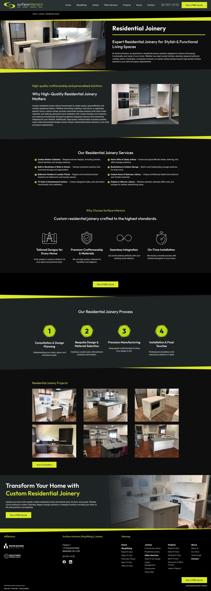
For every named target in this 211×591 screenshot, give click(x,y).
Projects (127, 5)
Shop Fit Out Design (152, 559)
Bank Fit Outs (126, 562)
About (139, 5)
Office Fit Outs (127, 566)
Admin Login (7, 588)
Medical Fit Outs (174, 555)
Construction (150, 568)
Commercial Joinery (153, 548)
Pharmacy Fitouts (128, 559)
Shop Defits (149, 572)
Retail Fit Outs (127, 552)
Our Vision (195, 552)
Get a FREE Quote (194, 5)
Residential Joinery (52, 14)
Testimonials (196, 555)
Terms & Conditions (24, 588)
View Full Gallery (44, 464)
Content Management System (193, 585)
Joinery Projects (174, 568)
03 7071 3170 (170, 5)
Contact (151, 5)
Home (68, 5)
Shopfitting (81, 5)
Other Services (111, 5)
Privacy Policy (14, 588)
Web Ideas (204, 585)
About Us (195, 548)
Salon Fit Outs (126, 555)
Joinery (95, 5)
